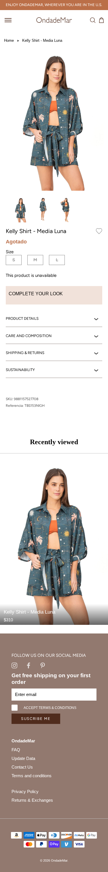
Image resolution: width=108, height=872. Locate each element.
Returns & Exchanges (32, 800)
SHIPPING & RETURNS (25, 353)
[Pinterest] (43, 665)
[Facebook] (28, 665)
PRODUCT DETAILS (22, 318)
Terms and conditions (32, 775)
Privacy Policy (25, 791)
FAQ (16, 749)
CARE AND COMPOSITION (29, 336)
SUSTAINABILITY (20, 370)
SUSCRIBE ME (36, 718)
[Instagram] (14, 665)
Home (9, 40)
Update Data (23, 758)
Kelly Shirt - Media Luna (42, 40)
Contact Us (22, 767)
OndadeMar (59, 860)
